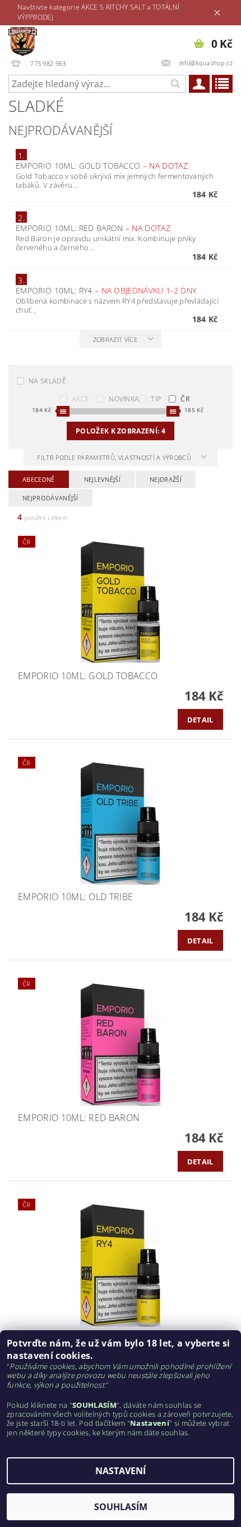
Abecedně (38, 479)
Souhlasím (120, 1507)
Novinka (124, 399)
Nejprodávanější (50, 498)
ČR (184, 399)
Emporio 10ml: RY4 (106, 290)
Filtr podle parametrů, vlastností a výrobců (115, 457)
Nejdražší (166, 479)
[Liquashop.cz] (22, 40)
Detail (200, 720)
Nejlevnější (102, 479)
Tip (156, 399)
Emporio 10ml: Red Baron (93, 228)
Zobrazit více (115, 339)
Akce (80, 399)
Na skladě (47, 381)
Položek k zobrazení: (120, 431)
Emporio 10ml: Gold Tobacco (102, 165)
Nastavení (120, 1471)
